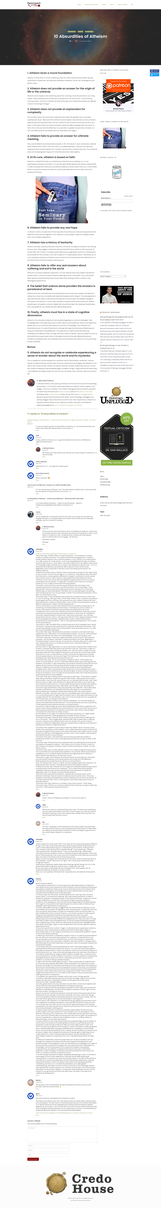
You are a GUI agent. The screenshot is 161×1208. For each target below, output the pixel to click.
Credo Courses (123, 4)
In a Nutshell (89, 31)
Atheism (80, 31)
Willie (44, 805)
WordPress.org (105, 485)
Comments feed (105, 482)
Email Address (106, 198)
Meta (102, 472)
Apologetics (71, 31)
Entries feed (104, 479)
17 (72, 41)
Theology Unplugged (91, 4)
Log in (102, 476)
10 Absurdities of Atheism (80, 36)
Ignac (38, 1094)
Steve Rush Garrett (42, 473)
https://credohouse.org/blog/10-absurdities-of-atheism (56, 554)
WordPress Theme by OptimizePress (80, 1200)
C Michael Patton (45, 380)
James (38, 512)
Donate (104, 4)
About (112, 4)
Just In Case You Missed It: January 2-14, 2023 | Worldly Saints (49, 485)
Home (79, 4)
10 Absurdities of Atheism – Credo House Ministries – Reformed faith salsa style (55, 498)
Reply (37, 430)
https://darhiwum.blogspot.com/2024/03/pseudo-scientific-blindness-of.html (64, 1113)
